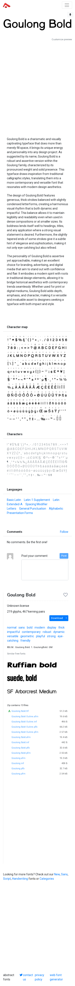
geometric (27, 636)
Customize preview (62, 39)
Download (57, 618)
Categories (47, 878)
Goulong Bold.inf (20, 742)
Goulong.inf (17, 763)
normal (11, 627)
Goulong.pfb (17, 768)
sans (22, 627)
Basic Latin (14, 499)
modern (40, 627)
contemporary (31, 632)
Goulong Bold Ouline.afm (24, 716)
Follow (64, 531)
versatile (12, 636)
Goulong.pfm (18, 773)
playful (40, 636)
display (51, 627)
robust (47, 632)
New (57, 874)
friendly (25, 640)
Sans (64, 874)
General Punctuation (32, 508)
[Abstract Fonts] (6, 5)
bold (29, 627)
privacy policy (39, 977)
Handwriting (20, 878)
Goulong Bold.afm (21, 737)
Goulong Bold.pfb (20, 747)
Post (64, 555)
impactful (13, 632)
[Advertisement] (37, 87)
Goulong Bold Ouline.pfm (24, 732)
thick (61, 627)
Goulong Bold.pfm (21, 753)
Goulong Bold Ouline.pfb (24, 727)
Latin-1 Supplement (37, 499)
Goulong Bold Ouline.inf (24, 721)
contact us (28, 977)
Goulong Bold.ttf (20, 711)
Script (7, 878)
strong (51, 636)
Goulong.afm (18, 758)
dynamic (59, 632)
